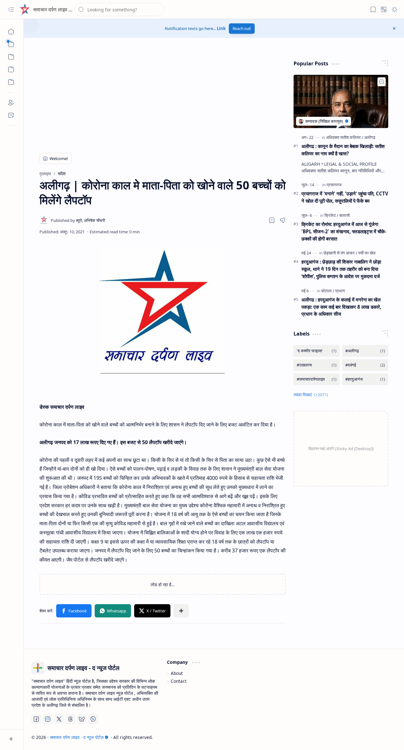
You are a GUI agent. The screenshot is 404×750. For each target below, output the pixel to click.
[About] (11, 102)
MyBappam (384, 737)
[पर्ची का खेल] (367, 253)
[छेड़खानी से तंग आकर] (340, 253)
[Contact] (11, 115)
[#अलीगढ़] (365, 351)
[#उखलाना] (317, 365)
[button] (11, 9)
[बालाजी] (344, 215)
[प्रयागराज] (334, 185)
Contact (179, 681)
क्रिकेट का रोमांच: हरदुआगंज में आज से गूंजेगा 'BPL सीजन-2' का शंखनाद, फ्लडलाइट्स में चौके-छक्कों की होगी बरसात (343, 231)
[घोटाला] (327, 291)
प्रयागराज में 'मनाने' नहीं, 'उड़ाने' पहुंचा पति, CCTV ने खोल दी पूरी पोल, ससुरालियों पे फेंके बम (344, 197)
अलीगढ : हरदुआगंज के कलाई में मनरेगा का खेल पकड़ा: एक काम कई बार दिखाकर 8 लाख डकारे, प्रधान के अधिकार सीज (341, 306)
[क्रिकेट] (331, 215)
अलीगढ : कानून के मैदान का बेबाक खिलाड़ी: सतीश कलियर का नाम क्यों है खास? (343, 150)
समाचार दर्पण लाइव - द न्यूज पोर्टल (63, 9)
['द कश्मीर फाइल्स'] (317, 351)
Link (221, 28)
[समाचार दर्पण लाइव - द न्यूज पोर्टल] (23, 9)
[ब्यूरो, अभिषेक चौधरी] (78, 220)
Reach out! (242, 28)
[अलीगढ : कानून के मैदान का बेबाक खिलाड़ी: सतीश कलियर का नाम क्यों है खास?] (341, 101)
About (177, 673)
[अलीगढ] (369, 137)
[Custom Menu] (11, 69)
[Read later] (271, 220)
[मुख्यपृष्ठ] (11, 31)
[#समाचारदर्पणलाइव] (317, 379)
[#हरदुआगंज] (365, 379)
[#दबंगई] (365, 365)
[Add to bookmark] (381, 81)
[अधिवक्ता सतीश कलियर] (344, 137)
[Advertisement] (112, 99)
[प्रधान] (340, 291)
